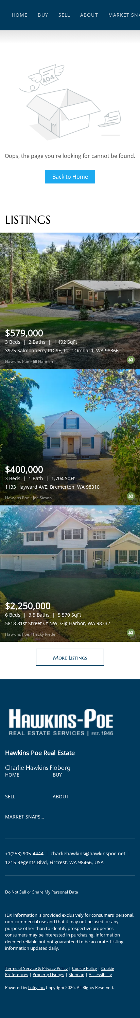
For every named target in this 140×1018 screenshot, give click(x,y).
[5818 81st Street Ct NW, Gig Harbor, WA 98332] (70, 573)
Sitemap (76, 974)
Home (20, 15)
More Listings (70, 657)
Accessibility (100, 974)
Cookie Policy (84, 968)
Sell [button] (64, 15)
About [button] (89, 15)
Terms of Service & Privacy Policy (36, 968)
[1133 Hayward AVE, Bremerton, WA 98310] (70, 437)
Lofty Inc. (36, 987)
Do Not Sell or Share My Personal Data (41, 892)
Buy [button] (43, 15)
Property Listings (48, 974)
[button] (14, 776)
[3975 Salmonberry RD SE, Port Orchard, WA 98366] (70, 301)
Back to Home (70, 176)
